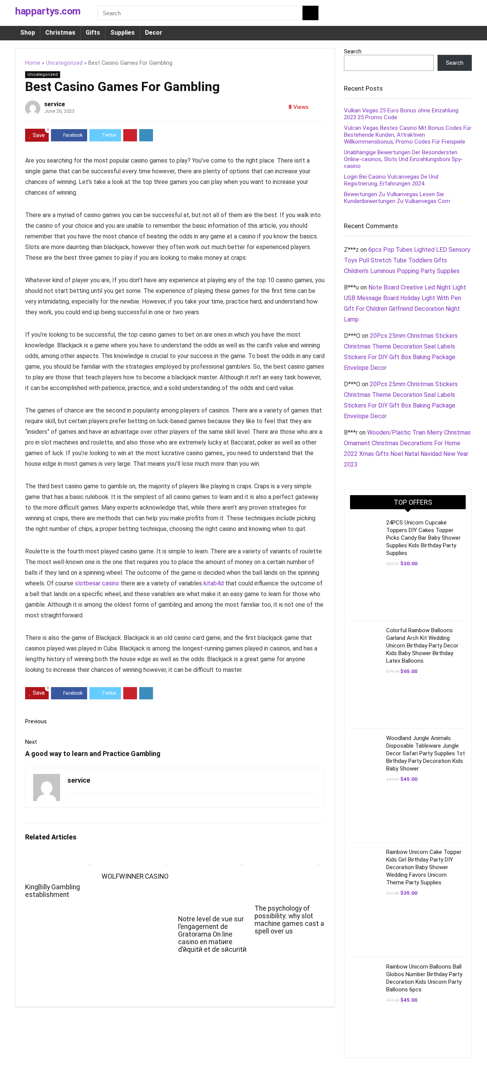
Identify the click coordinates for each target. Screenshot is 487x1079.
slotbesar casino (97, 583)
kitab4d (214, 583)
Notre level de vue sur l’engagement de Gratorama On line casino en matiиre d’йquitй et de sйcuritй (212, 934)
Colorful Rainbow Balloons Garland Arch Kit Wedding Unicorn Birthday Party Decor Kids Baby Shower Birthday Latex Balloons (422, 645)
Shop (27, 32)
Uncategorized (64, 63)
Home (32, 63)
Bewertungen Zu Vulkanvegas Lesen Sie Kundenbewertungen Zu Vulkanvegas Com (397, 198)
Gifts (93, 32)
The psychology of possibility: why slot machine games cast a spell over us (289, 920)
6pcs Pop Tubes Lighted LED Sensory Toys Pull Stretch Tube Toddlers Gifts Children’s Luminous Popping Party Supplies (407, 260)
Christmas (60, 32)
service (54, 104)
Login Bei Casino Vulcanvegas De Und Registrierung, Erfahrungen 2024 (391, 180)
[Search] (310, 13)
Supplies (122, 32)
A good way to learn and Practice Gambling (93, 754)
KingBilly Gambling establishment (52, 890)
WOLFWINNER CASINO (135, 876)
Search (352, 51)
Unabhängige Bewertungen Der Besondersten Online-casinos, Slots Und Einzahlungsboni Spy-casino (403, 159)
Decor (153, 32)
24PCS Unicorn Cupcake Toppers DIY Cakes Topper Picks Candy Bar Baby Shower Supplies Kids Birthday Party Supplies (423, 537)
